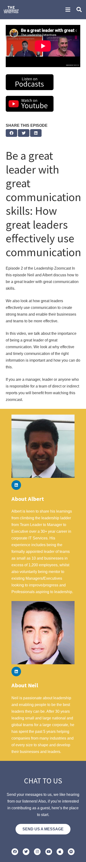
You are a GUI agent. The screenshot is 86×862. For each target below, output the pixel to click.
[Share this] (11, 133)
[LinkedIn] (16, 485)
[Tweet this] (23, 133)
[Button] (14, 851)
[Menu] (67, 10)
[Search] (79, 9)
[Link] (11, 9)
